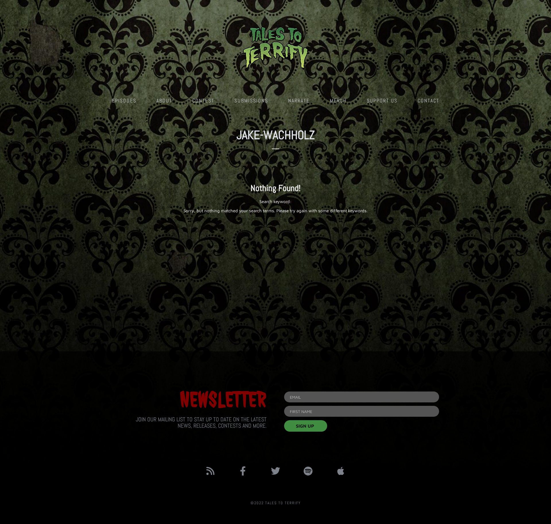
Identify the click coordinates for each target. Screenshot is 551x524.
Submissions (251, 100)
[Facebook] (243, 471)
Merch (338, 100)
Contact (428, 100)
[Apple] (341, 471)
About (164, 100)
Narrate (299, 100)
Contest (203, 100)
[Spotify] (308, 471)
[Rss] (210, 471)
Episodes (124, 100)
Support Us (382, 100)
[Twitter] (275, 471)
